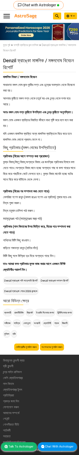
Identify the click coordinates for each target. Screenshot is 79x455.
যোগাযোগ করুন (11, 407)
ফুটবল (6, 333)
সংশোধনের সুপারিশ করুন (52, 347)
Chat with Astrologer (37, 5)
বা (71, 16)
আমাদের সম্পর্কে (11, 413)
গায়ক (56, 323)
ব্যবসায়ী (7, 312)
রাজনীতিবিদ (18, 312)
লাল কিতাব (8, 384)
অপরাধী (37, 323)
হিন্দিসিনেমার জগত (64, 312)
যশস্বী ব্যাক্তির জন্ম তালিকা (26, 45)
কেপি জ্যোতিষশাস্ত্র (13, 378)
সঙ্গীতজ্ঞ (7, 323)
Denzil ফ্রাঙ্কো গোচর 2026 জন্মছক (20, 291)
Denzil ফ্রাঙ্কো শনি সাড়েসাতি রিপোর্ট (20, 280)
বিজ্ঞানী (64, 323)
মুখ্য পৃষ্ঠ (6, 45)
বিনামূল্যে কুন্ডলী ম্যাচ (14, 360)
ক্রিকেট (30, 312)
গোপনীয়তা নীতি (11, 424)
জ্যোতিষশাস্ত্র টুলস (12, 390)
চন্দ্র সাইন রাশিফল (12, 372)
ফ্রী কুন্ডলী (8, 366)
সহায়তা (7, 436)
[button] (6, 31)
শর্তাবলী (7, 430)
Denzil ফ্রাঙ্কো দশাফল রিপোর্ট (54, 280)
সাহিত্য (17, 323)
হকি (14, 333)
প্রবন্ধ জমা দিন (11, 401)
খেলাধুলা (27, 323)
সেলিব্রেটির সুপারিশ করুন (26, 347)
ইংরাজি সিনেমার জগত (45, 312)
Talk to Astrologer (20, 446)
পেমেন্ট (6, 419)
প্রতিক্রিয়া (8, 395)
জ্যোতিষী (47, 323)
